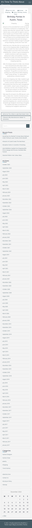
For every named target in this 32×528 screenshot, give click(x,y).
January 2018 (6, 403)
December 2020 (7, 282)
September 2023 (7, 168)
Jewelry (4, 461)
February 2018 (6, 400)
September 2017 (7, 417)
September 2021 (7, 251)
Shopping (7, 12)
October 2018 (6, 372)
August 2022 (6, 213)
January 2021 (6, 279)
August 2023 (6, 171)
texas (15, 14)
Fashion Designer (7, 454)
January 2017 (6, 445)
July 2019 (5, 341)
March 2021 (6, 272)
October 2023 (6, 164)
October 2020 (6, 289)
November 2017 (7, 410)
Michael (21, 10)
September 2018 (7, 376)
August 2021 (6, 254)
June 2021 (5, 261)
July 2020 (5, 299)
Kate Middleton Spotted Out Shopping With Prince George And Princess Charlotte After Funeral (14, 150)
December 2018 (7, 365)
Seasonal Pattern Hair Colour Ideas (12, 155)
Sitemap (5, 484)
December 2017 (7, 407)
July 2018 (5, 383)
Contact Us (5, 478)
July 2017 (5, 424)
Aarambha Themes (22, 524)
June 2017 (5, 428)
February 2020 (6, 317)
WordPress (24, 523)
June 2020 (5, 303)
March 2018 (6, 396)
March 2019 (6, 355)
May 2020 (5, 306)
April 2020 (5, 310)
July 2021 (5, 258)
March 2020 (6, 313)
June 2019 (5, 344)
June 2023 (5, 178)
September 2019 (7, 334)
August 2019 (6, 338)
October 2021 (6, 247)
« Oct (4, 516)
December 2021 (7, 241)
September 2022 (7, 209)
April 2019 (5, 351)
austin (15, 12)
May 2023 (5, 182)
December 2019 (7, 324)
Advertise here (7, 474)
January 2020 (6, 320)
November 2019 (7, 327)
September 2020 (7, 292)
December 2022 (7, 199)
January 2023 (6, 196)
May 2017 (5, 431)
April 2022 (5, 227)
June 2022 (5, 220)
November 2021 (7, 244)
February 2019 (6, 358)
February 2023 (6, 192)
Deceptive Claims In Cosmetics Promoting (14, 145)
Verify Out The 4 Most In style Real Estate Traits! (16, 114)
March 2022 (6, 230)
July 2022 (5, 216)
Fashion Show (6, 458)
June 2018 (5, 386)
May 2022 (5, 223)
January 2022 (6, 237)
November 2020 (7, 286)
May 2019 (5, 348)
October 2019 (6, 331)
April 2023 (5, 185)
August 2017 (6, 421)
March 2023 (6, 189)
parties (25, 12)
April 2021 (5, 268)
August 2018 (6, 379)
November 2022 (7, 202)
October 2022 (6, 206)
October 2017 (6, 414)
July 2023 (5, 175)
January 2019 (6, 362)
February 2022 (6, 234)
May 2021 (5, 265)
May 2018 (5, 389)
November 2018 (7, 369)
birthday (20, 12)
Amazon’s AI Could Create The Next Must (14, 141)
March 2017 (6, 438)
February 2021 (6, 275)
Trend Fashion (6, 468)
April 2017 (5, 434)
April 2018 (5, 393)
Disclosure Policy (7, 481)
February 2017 (6, 441)
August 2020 (6, 296)
